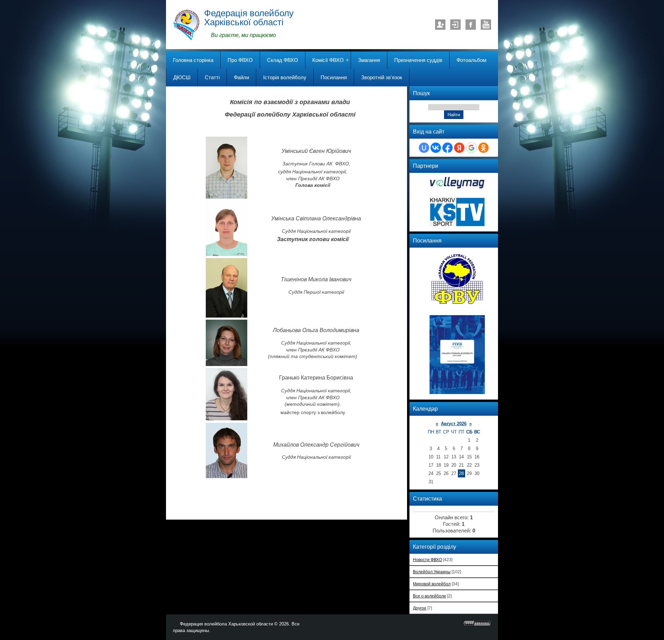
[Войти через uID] (424, 148)
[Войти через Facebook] (447, 148)
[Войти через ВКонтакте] (436, 148)
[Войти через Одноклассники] (483, 148)
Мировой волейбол (432, 584)
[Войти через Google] (471, 147)
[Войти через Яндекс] (459, 148)
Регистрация (440, 24)
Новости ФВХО (427, 559)
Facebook (470, 24)
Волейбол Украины (432, 571)
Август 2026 (454, 423)
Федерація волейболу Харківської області (249, 17)
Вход (455, 24)
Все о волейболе (429, 596)
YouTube (486, 24)
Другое (419, 608)
